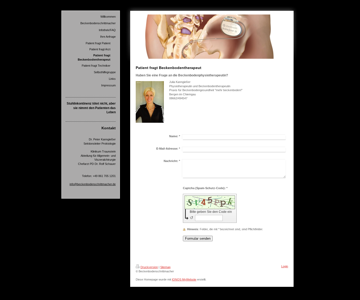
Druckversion (149, 267)
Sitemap (165, 267)
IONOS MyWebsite (184, 279)
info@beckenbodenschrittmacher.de (93, 184)
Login (284, 266)
